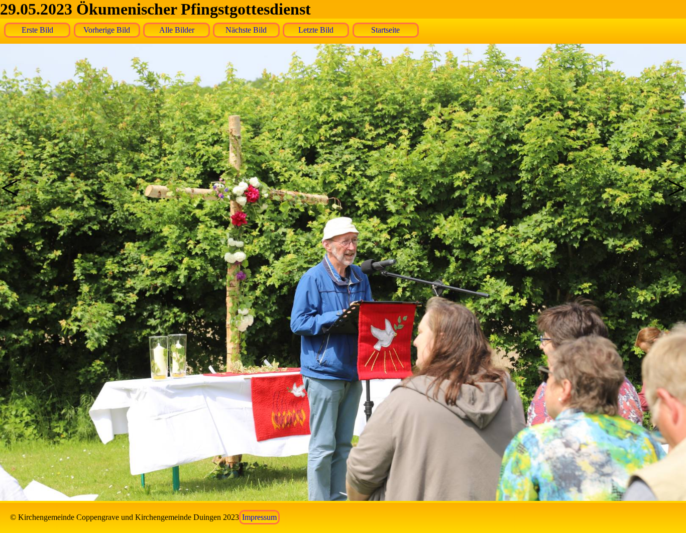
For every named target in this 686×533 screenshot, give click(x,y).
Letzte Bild (315, 30)
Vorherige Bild (106, 30)
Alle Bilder (176, 30)
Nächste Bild (246, 30)
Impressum (259, 517)
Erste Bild (37, 30)
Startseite (385, 30)
